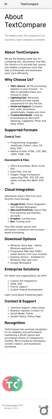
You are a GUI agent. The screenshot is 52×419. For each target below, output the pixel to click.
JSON (13, 154)
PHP (19, 148)
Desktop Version (19, 256)
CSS (38, 151)
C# (40, 145)
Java (35, 145)
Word (34, 165)
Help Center (38, 307)
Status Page (34, 316)
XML (44, 151)
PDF (12, 168)
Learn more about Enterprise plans (23, 294)
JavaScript (16, 145)
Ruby (13, 148)
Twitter (29, 313)
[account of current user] (5, 4)
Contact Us (37, 310)
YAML (21, 154)
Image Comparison (29, 174)
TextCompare (11, 405)
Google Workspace (20, 262)
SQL (28, 154)
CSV (25, 171)
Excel (41, 165)
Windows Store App (21, 245)
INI (29, 171)
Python (27, 145)
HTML (31, 151)
